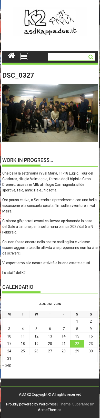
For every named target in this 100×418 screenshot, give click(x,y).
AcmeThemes (49, 410)
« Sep (6, 365)
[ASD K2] (11, 54)
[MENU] (24, 56)
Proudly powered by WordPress (31, 404)
